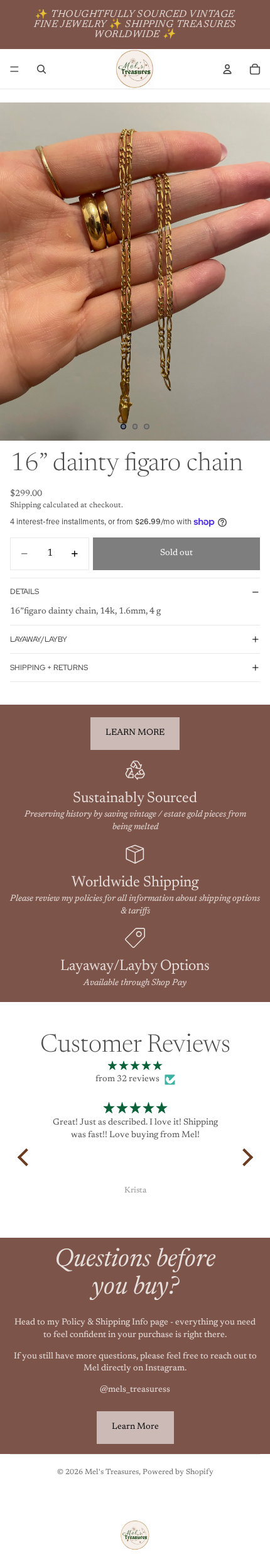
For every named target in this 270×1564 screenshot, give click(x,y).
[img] (135, 1067)
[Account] (227, 69)
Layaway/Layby (38, 639)
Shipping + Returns (49, 668)
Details (24, 591)
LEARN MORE (135, 733)
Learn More (135, 1427)
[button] (26, 1157)
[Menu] (14, 69)
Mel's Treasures (112, 1472)
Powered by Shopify (178, 1472)
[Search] (41, 69)
